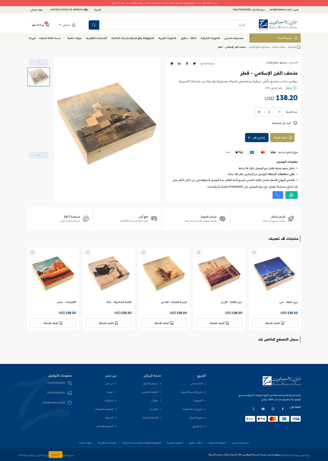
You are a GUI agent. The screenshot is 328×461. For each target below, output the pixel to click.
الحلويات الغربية (167, 38)
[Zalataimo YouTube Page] (263, 409)
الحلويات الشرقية (210, 38)
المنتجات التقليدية (96, 38)
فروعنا (32, 38)
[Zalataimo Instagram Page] (273, 409)
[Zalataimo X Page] (253, 409)
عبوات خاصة (74, 38)
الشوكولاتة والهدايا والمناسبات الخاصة (132, 38)
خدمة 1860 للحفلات (50, 38)
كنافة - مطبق (188, 38)
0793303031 (236, 186)
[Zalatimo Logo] (278, 24)
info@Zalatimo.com (281, 9)
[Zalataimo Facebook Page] (283, 409)
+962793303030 (242, 9)
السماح (55, 454)
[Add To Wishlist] (254, 253)
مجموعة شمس (233, 38)
